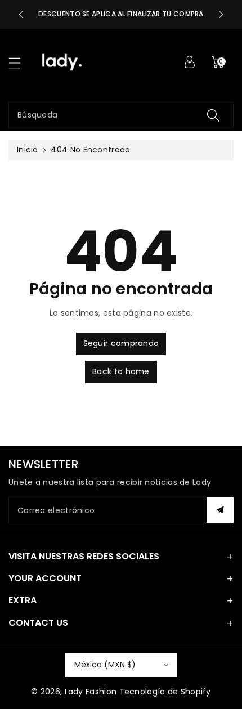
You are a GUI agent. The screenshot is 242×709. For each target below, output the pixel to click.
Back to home (121, 371)
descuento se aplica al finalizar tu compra (121, 14)
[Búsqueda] (213, 115)
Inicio (27, 149)
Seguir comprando (121, 343)
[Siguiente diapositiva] (221, 14)
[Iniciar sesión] (189, 62)
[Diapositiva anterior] (20, 14)
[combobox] (121, 115)
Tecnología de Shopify (165, 691)
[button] (19, 63)
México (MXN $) (105, 664)
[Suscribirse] (220, 510)
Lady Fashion (91, 691)
